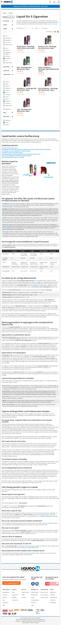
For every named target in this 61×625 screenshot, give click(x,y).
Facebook (23, 597)
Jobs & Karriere (44, 592)
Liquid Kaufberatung (52, 24)
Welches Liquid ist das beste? (10, 148)
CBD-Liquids (5, 231)
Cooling (7, 94)
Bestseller (14, 597)
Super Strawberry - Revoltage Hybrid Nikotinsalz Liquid (48, 69)
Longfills (4, 217)
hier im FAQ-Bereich (38, 283)
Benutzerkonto (53, 597)
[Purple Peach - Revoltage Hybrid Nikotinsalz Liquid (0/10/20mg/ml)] (27, 40)
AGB (44, 621)
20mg (6, 124)
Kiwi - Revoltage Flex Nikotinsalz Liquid (24, 68)
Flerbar (7, 50)
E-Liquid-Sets (15, 600)
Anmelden (54, 2)
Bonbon (7, 90)
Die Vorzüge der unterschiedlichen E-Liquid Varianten (16, 151)
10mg (6, 122)
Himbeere (7, 103)
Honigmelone (8, 105)
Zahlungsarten (5, 592)
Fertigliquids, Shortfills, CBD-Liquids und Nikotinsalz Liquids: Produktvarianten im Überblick (26, 149)
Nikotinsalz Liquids (7, 224)
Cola (6, 92)
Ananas (7, 81)
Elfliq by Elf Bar (8, 44)
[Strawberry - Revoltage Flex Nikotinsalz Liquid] (27, 82)
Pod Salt (7, 56)
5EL (6, 36)
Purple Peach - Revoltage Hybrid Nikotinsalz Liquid (25, 47)
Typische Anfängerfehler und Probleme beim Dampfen (16, 155)
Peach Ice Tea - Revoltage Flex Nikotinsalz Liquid (47, 47)
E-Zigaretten (15, 595)
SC (6, 60)
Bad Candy (8, 38)
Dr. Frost (7, 42)
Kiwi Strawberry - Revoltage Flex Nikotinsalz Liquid (48, 89)
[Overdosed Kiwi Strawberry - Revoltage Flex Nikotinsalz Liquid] (48, 82)
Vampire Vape (8, 62)
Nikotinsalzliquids (46, 516)
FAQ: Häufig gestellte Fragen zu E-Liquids (13, 157)
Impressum (18, 621)
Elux (6, 48)
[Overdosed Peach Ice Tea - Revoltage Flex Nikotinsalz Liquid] (48, 40)
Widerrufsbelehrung (37, 621)
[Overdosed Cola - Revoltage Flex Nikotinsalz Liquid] (27, 103)
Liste (55, 32)
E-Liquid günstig (35, 600)
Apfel (6, 84)
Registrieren (53, 592)
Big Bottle (7, 40)
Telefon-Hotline (25, 592)
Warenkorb (58, 2)
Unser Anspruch (44, 595)
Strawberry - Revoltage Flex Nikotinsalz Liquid (26, 89)
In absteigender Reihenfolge (33, 28)
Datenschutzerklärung (27, 621)
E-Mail (22, 595)
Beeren (7, 86)
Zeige (36, 28)
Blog (3, 600)
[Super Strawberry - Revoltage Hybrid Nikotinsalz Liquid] (48, 61)
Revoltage (7, 58)
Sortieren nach (19, 28)
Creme (7, 97)
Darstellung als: (49, 31)
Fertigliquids (5, 203)
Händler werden (44, 597)
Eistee (7, 99)
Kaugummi (8, 109)
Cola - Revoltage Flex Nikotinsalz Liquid (24, 110)
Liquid (13, 592)
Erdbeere (7, 101)
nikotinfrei (7, 120)
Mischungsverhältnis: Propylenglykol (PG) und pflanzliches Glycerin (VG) (21, 154)
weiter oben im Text (32, 547)
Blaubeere (8, 88)
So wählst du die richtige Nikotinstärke (12, 152)
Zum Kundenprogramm (11, 583)
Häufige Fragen (34, 592)
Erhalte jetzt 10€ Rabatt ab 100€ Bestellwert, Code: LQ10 (31, 6)
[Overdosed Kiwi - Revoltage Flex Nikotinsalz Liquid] (27, 61)
